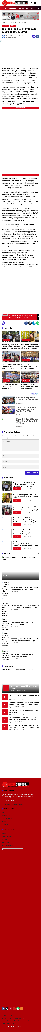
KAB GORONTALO (7, 819)
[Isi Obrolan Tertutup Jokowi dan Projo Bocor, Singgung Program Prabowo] (6, 607)
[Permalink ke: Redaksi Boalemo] (4, 36)
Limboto (4, 839)
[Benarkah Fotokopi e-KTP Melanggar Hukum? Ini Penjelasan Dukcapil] (6, 589)
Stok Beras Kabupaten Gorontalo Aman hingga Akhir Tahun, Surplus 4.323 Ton (30, 346)
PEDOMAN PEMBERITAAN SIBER (12, 1018)
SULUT (4, 822)
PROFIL (12, 1016)
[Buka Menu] (35, 3)
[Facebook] (26, 323)
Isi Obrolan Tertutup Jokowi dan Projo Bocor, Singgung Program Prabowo (25, 606)
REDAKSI (4, 1016)
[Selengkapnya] (38, 553)
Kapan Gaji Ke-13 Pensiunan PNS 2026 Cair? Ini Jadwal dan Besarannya (24, 640)
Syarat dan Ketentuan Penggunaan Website (18, 1021)
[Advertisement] (20, 290)
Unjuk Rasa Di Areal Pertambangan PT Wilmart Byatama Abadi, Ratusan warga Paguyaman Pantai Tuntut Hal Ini (23, 719)
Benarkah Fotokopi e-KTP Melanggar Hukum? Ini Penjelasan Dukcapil (24, 588)
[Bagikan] (37, 36)
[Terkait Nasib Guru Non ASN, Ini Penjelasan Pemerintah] (6, 656)
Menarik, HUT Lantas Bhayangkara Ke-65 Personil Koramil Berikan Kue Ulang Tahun (24, 726)
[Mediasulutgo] (15, 3)
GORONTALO (5, 25)
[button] (31, 3)
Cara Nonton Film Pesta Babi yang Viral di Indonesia (23, 623)
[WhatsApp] (37, 323)
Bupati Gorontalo (7, 845)
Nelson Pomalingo (8, 836)
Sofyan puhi (6, 842)
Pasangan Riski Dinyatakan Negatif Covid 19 (24, 696)
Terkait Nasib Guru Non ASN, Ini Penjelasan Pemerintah (22, 656)
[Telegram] (34, 323)
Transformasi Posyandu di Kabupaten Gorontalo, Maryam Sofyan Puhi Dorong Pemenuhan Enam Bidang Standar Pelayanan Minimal (10, 386)
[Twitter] (30, 323)
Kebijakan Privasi (8, 1023)
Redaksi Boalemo (11, 35)
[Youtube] (14, 1008)
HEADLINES (5, 813)
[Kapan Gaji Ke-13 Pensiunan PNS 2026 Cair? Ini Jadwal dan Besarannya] (6, 640)
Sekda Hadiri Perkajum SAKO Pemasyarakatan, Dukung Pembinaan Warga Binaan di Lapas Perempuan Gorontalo (29, 386)
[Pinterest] (10, 1008)
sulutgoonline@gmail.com (14, 804)
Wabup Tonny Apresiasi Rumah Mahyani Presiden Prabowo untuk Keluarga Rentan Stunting (11, 346)
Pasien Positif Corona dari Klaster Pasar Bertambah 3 (23, 711)
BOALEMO (13, 25)
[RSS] (21, 1008)
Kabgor (4, 833)
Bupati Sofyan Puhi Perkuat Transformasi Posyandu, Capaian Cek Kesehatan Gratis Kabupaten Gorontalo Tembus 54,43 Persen (30, 366)
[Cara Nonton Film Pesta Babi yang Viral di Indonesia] (6, 624)
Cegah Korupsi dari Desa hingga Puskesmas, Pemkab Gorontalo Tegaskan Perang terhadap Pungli (11, 366)
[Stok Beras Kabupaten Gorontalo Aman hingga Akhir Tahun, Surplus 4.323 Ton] (30, 336)
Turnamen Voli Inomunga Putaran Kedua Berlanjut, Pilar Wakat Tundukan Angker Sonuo (24, 704)
